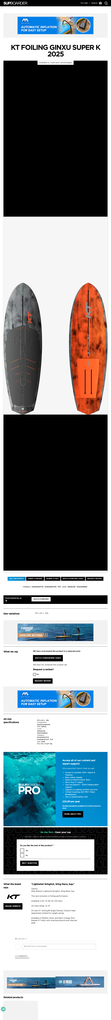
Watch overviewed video (48, 658)
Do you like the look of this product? (37, 845)
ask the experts (16, 578)
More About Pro (72, 814)
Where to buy (52, 578)
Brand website (12, 906)
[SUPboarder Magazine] (15, 3)
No (27, 855)
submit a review (35, 578)
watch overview (41, 599)
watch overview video (73, 578)
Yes (37, 674)
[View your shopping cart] (100, 3)
